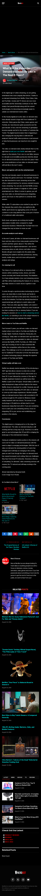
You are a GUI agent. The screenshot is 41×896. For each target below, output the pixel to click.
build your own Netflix (17, 151)
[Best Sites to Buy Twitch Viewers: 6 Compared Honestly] (20, 702)
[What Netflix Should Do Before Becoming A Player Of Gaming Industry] (10, 488)
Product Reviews (12, 835)
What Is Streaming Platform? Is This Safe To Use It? (27, 496)
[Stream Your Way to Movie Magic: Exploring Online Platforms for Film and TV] (10, 509)
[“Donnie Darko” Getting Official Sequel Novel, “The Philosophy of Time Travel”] (20, 636)
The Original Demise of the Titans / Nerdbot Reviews (11, 547)
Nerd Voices (13, 80)
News (13, 777)
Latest (5, 777)
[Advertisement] (20, 29)
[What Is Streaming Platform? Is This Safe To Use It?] (27, 488)
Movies (19, 777)
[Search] (38, 3)
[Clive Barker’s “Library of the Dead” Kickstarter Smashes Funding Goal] (20, 746)
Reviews (32, 777)
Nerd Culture (9, 63)
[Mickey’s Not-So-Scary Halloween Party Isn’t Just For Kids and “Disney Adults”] (20, 603)
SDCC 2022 (9, 842)
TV (26, 777)
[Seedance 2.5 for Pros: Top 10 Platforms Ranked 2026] (7, 786)
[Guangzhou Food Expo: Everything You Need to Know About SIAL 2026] (7, 809)
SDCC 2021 (9, 840)
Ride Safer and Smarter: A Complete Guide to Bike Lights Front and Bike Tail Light (27, 796)
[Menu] (3, 3)
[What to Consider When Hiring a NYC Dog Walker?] (7, 820)
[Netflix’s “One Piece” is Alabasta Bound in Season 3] (20, 669)
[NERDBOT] (20, 3)
